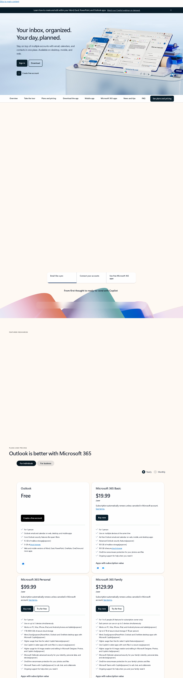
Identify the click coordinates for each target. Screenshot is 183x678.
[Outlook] (98, 626)
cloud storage (35, 603)
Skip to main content (9, 1)
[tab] (17, 129)
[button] (19, 459)
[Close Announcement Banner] (170, 10)
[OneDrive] (103, 626)
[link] (14, 99)
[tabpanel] (91, 179)
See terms (100, 567)
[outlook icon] (23, 622)
